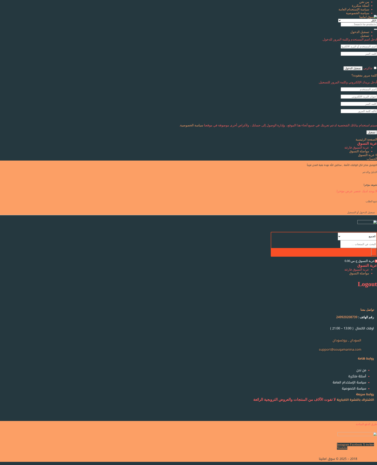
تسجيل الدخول (353, 68)
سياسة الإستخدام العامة (354, 9)
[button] (367, 155)
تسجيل (371, 132)
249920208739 (346, 317)
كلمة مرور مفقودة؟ (364, 75)
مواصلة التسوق (359, 151)
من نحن (364, 2)
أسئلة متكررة (360, 5)
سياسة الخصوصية (357, 13)
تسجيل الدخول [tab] (359, 32)
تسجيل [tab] (364, 35)
